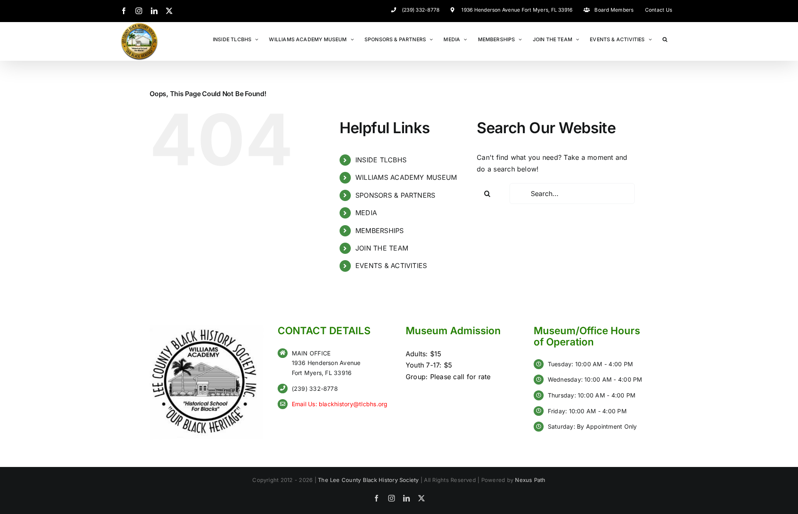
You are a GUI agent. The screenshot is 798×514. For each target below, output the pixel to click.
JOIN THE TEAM (381, 248)
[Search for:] (572, 193)
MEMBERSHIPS (379, 230)
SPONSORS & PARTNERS (395, 195)
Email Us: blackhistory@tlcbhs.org (340, 403)
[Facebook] (124, 10)
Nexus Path (530, 480)
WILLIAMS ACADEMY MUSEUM (406, 177)
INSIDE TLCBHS (380, 160)
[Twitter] (169, 10)
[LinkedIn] (154, 10)
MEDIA (366, 213)
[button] (665, 39)
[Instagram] (138, 10)
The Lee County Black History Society (368, 480)
